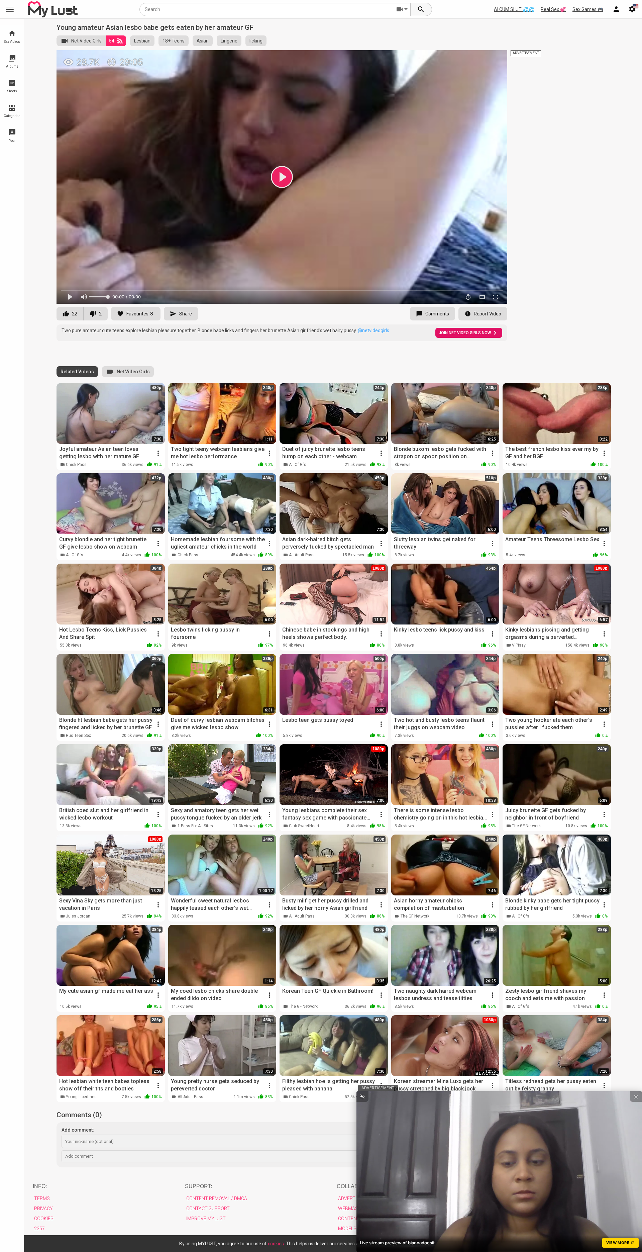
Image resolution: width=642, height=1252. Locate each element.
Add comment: (78, 1130)
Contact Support (208, 1208)
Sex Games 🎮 (587, 9)
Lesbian (142, 40)
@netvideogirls (373, 330)
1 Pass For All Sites (195, 826)
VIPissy (519, 645)
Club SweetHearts (305, 826)
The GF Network (526, 826)
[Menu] (616, 9)
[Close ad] (636, 1096)
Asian (203, 40)
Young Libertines (81, 1096)
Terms (42, 1198)
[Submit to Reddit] (480, 58)
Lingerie (229, 40)
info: (40, 1186)
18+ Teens (174, 40)
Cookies (44, 1218)
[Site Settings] (632, 9)
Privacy (43, 1208)
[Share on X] (495, 58)
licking (255, 40)
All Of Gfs (297, 464)
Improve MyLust (206, 1218)
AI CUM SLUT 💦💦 (514, 9)
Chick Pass (76, 464)
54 (111, 40)
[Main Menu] (9, 9)
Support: (198, 1186)
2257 (39, 1228)
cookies (276, 1243)
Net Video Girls (86, 40)
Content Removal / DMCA (216, 1198)
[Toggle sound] (362, 1096)
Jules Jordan (78, 916)
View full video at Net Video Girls (426, 58)
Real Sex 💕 (553, 9)
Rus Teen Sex (78, 735)
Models (347, 1228)
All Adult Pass (302, 555)
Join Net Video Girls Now (465, 332)
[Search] (421, 9)
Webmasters (354, 1208)
